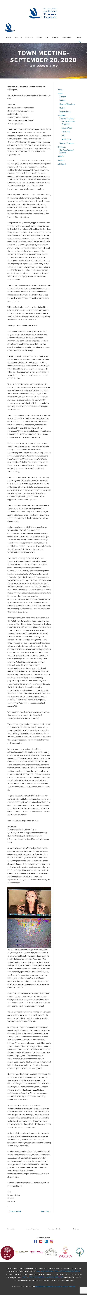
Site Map (76, 1229)
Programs (62, 116)
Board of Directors (67, 104)
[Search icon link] (80, 42)
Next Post (46, 1211)
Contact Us (11, 1229)
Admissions (66, 139)
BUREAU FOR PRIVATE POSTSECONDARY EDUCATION (58, 1271)
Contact (61, 160)
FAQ (63, 136)
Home (60, 90)
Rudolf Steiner (65, 112)
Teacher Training (67, 119)
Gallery (62, 108)
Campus (63, 96)
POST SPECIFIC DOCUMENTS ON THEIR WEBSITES (42, 1277)
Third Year (66, 132)
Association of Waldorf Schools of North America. (55, 1287)
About (60, 94)
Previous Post (14, 1211)
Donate (61, 156)
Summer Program (67, 143)
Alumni (62, 100)
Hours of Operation (33, 1229)
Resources (62, 147)
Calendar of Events (54, 1229)
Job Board (62, 164)
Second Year (67, 128)
